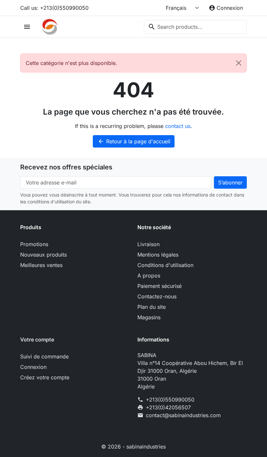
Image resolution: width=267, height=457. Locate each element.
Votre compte (37, 339)
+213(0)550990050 (170, 399)
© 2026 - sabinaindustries (133, 446)
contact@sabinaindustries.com (183, 415)
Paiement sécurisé (159, 286)
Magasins (149, 317)
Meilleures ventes (41, 265)
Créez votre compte (44, 377)
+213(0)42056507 (168, 407)
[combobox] (195, 27)
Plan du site (151, 307)
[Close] (238, 63)
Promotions (34, 244)
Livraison (148, 244)
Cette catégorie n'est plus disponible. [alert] (71, 63)
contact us (177, 126)
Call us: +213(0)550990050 (54, 8)
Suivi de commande (44, 356)
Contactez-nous (156, 296)
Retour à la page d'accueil (134, 141)
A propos (148, 275)
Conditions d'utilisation (165, 265)
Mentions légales (157, 254)
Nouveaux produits (43, 254)
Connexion (33, 367)
